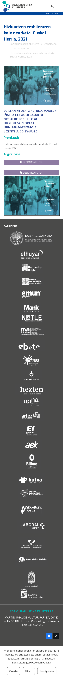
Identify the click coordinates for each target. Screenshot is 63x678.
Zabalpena (50, 44)
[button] (53, 6)
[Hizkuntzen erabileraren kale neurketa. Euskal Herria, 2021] (31, 146)
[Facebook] (49, 636)
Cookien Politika (41, 662)
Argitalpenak (21, 48)
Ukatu (28, 671)
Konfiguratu (47, 671)
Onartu (13, 671)
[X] (56, 636)
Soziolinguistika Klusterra (24, 44)
